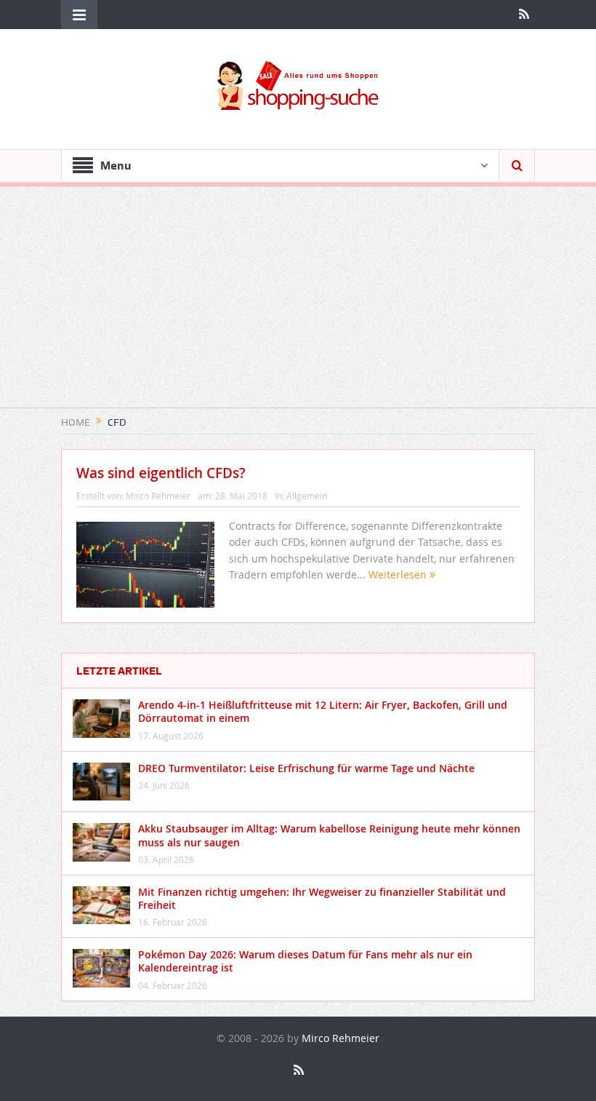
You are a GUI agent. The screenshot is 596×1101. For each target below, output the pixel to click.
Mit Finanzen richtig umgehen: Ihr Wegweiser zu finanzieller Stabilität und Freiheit (322, 898)
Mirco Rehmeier (158, 495)
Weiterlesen (399, 574)
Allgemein (306, 495)
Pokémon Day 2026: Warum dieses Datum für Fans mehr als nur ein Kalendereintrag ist (305, 960)
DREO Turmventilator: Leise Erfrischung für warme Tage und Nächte (306, 768)
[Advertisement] (298, 306)
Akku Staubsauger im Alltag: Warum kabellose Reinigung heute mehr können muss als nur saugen (329, 835)
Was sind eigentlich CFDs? (161, 473)
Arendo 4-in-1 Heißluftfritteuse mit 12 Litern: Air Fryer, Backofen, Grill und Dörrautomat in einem (322, 711)
